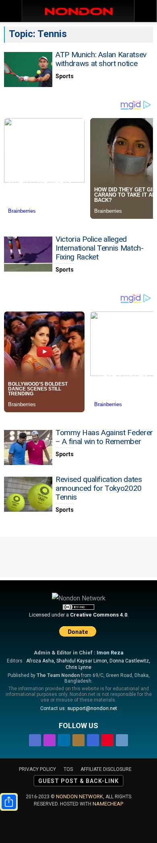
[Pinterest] (107, 738)
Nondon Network (79, 796)
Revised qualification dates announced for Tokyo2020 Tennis (99, 488)
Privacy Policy (37, 769)
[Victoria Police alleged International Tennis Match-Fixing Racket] (28, 254)
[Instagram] (49, 738)
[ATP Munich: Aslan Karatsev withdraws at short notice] (28, 69)
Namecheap (108, 804)
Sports (65, 76)
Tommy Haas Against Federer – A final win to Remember (104, 437)
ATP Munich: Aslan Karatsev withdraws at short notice (101, 59)
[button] (145, 11)
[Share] (9, 802)
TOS (68, 769)
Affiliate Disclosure (106, 769)
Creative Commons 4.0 (98, 615)
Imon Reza (110, 653)
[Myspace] (93, 738)
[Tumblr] (122, 738)
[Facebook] (35, 738)
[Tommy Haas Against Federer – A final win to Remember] (28, 447)
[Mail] (78, 738)
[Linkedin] (64, 738)
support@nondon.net (92, 708)
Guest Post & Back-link (78, 781)
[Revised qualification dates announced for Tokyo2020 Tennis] (28, 494)
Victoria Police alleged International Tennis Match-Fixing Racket (100, 248)
